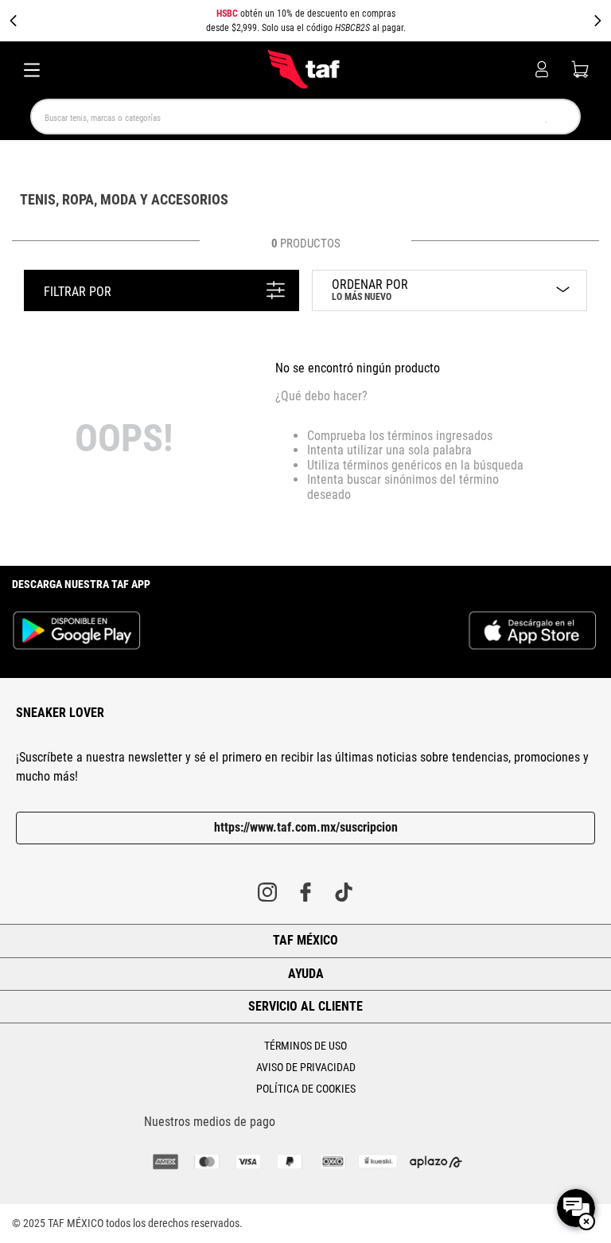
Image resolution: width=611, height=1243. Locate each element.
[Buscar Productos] (543, 116)
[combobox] (305, 116)
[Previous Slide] (13, 20)
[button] (305, 20)
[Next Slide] (597, 20)
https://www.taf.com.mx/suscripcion (306, 827)
